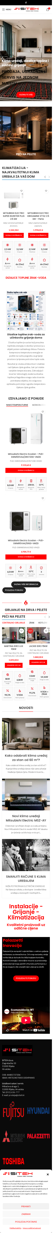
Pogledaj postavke (26, 1221)
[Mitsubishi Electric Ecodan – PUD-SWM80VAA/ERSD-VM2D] (26, 515)
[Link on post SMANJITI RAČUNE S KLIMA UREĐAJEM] (26, 855)
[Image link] (17, 1050)
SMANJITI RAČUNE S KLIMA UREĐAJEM (26, 878)
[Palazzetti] (38, 1136)
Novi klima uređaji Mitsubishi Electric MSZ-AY (26, 818)
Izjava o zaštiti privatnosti (32, 1228)
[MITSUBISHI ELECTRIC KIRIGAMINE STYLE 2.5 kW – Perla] (38, 199)
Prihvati (26, 1206)
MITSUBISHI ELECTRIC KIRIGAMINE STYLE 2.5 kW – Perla (38, 216)
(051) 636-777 (13, 1092)
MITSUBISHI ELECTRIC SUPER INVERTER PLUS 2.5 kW (14, 216)
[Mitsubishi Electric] (13, 1136)
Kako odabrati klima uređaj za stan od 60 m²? (26, 757)
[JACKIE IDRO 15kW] (38, 635)
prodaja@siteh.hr (17, 1095)
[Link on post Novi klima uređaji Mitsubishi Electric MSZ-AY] (26, 795)
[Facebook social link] (26, 3)
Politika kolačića (15, 1228)
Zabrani (26, 1214)
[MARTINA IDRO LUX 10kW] (13, 635)
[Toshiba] (13, 1161)
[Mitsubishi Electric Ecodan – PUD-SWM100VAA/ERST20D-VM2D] (26, 428)
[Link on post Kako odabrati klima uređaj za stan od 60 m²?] (26, 734)
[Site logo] (26, 9)
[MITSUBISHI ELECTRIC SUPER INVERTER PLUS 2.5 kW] (13, 199)
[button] (47, 1174)
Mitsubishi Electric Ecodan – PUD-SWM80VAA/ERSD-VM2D (26, 542)
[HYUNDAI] (38, 1110)
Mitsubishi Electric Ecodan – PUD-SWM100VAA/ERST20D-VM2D (26, 455)
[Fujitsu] (13, 1110)
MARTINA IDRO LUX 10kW (13, 648)
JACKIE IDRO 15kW (38, 646)
